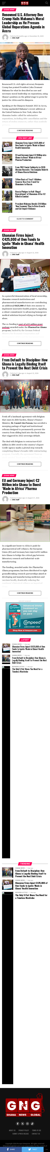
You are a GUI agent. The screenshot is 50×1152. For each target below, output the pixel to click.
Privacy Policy (24, 1130)
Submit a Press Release (20, 1134)
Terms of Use (36, 1130)
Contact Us (36, 1134)
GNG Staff (15, 38)
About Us (12, 1130)
